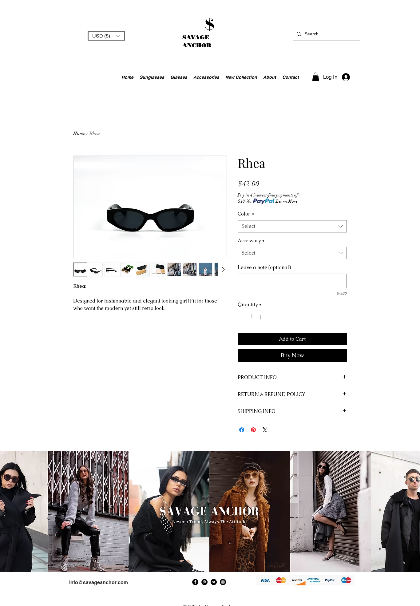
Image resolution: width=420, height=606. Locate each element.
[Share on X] (265, 430)
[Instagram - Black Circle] (223, 582)
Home (79, 133)
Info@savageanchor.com (98, 582)
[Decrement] (243, 317)
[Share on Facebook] (241, 430)
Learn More (287, 201)
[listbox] (106, 36)
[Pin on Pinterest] (253, 430)
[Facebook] (195, 582)
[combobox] (292, 226)
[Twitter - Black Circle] (214, 582)
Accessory (251, 240)
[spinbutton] (251, 317)
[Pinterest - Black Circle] (204, 582)
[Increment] (260, 317)
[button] (106, 36)
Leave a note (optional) (264, 267)
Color (246, 214)
